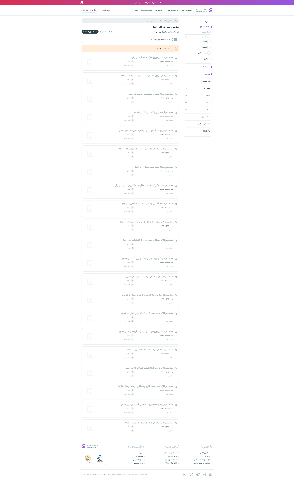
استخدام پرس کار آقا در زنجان (165, 27)
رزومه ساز (158, 10)
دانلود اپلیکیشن (138, 460)
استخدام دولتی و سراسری (202, 463)
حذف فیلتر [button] (188, 37)
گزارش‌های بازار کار (171, 463)
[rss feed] (210, 475)
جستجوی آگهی (187, 10)
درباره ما (140, 453)
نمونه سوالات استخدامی (202, 460)
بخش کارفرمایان (106, 10)
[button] (198, 41)
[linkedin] (204, 475)
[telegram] (198, 475)
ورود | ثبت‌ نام (88, 10)
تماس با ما (139, 456)
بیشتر (136, 10)
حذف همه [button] (188, 22)
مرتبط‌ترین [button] (163, 32)
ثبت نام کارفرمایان (171, 460)
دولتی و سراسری (173, 10)
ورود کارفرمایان (172, 456)
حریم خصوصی (138, 463)
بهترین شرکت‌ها (146, 10)
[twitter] (191, 475)
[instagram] (185, 475)
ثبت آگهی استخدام (89, 32)
